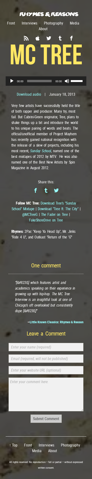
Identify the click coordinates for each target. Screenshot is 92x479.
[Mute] (67, 81)
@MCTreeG (30, 214)
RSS (26, 38)
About (43, 28)
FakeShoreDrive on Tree (46, 220)
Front (11, 23)
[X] (56, 190)
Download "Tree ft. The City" (58, 208)
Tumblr (60, 38)
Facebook (71, 38)
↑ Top (13, 445)
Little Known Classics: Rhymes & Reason (57, 322)
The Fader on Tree (54, 214)
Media (74, 23)
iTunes (37, 38)
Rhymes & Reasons (49, 14)
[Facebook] (35, 190)
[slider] (77, 80)
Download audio (29, 94)
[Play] (11, 81)
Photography (53, 23)
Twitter (49, 38)
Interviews (29, 23)
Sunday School (40, 150)
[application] (46, 81)
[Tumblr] (46, 190)
